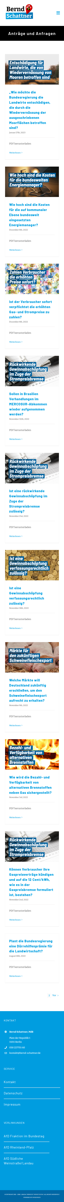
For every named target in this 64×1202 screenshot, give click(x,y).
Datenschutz (13, 1093)
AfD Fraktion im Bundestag (24, 1136)
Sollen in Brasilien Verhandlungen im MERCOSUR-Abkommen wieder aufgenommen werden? (28, 404)
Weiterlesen (15, 153)
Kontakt (10, 1082)
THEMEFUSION (38, 1194)
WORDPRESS (36, 1197)
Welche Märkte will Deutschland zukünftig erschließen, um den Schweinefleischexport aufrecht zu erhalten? (28, 690)
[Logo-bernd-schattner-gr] (19, 4)
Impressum (12, 1104)
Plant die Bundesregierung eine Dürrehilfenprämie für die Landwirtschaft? (31, 946)
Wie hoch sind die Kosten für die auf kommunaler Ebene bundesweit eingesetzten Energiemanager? (29, 215)
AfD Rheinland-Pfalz (19, 1147)
